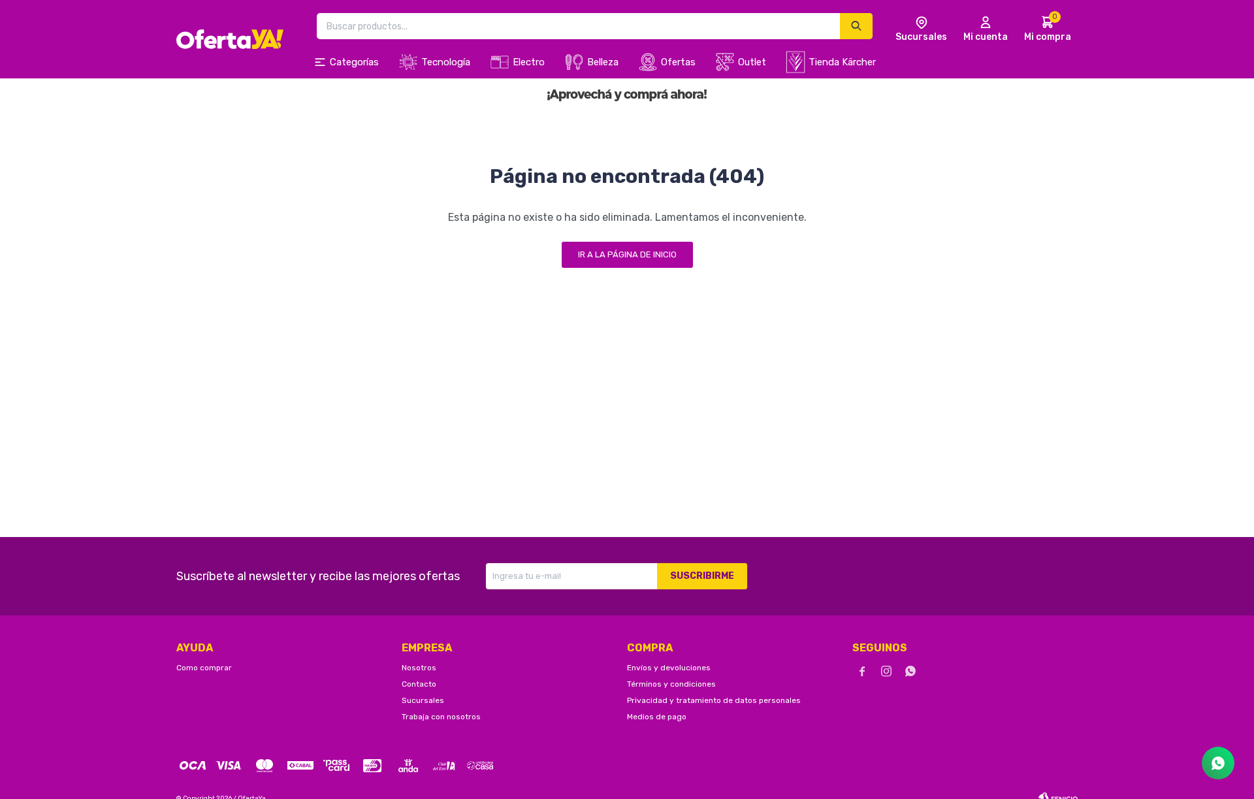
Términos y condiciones (671, 684)
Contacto (419, 684)
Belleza (603, 62)
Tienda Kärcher (842, 62)
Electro (529, 62)
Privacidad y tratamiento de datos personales (714, 700)
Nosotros (419, 667)
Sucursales (423, 700)
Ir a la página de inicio (627, 254)
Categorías (354, 62)
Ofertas (678, 62)
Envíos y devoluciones (669, 667)
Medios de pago (656, 716)
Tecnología (445, 62)
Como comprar (204, 667)
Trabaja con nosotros (441, 716)
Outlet (752, 62)
